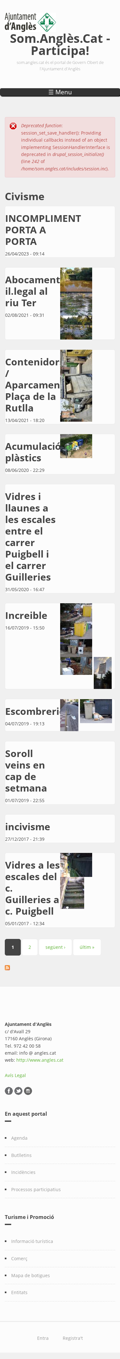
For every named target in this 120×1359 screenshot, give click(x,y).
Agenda (19, 1138)
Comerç (19, 1258)
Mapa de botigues (30, 1275)
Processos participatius (36, 1189)
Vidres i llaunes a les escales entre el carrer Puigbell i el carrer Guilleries (30, 536)
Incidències (23, 1172)
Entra (43, 1338)
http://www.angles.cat (39, 1060)
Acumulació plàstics (33, 452)
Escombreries (37, 711)
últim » (87, 947)
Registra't (73, 1338)
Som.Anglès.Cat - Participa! (60, 43)
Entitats (19, 1292)
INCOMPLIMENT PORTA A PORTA (43, 230)
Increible (26, 615)
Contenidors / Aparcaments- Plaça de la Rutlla (38, 384)
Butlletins (21, 1155)
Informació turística (32, 1241)
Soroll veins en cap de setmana (26, 770)
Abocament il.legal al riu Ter (32, 291)
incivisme (27, 826)
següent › (55, 947)
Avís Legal (15, 1075)
